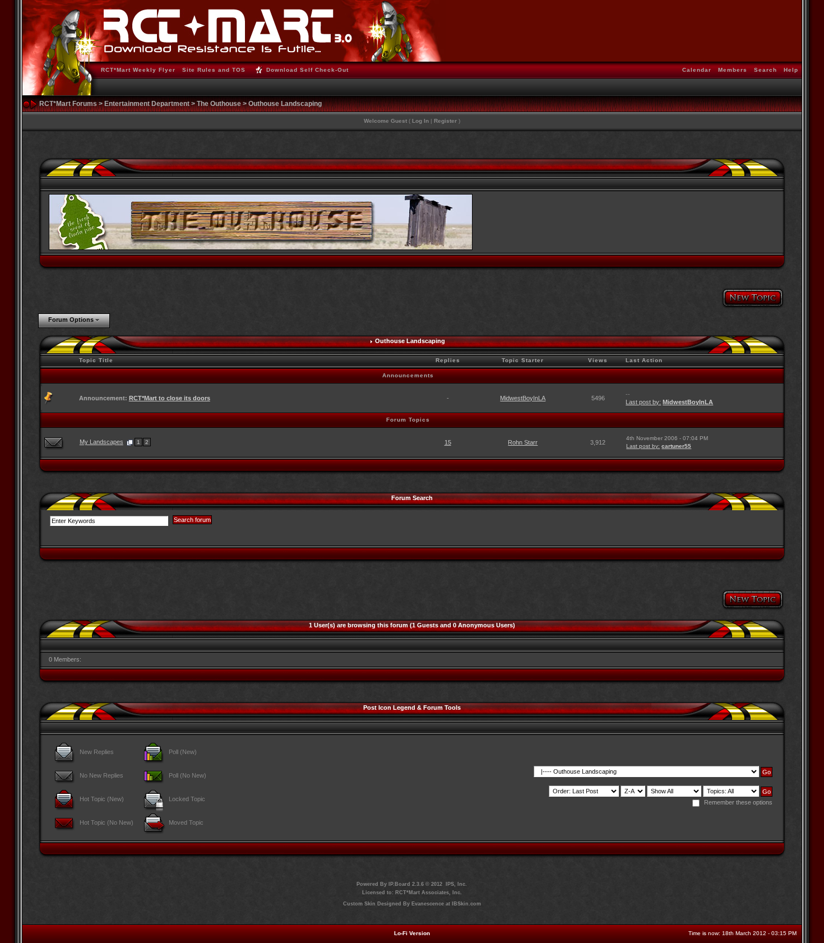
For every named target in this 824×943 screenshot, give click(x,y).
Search (765, 70)
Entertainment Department (146, 104)
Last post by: (643, 402)
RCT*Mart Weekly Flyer (138, 70)
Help (791, 70)
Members (732, 70)
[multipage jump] (130, 441)
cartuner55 (676, 446)
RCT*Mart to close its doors (169, 398)
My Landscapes (101, 441)
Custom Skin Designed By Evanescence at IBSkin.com (412, 904)
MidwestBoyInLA (522, 398)
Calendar (696, 70)
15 (448, 442)
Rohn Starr (523, 442)
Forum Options (71, 319)
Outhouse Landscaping (285, 104)
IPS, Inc (455, 884)
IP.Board (399, 884)
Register (445, 121)
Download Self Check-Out (307, 70)
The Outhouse (219, 104)
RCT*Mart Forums (68, 104)
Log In (420, 121)
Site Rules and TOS (214, 70)
